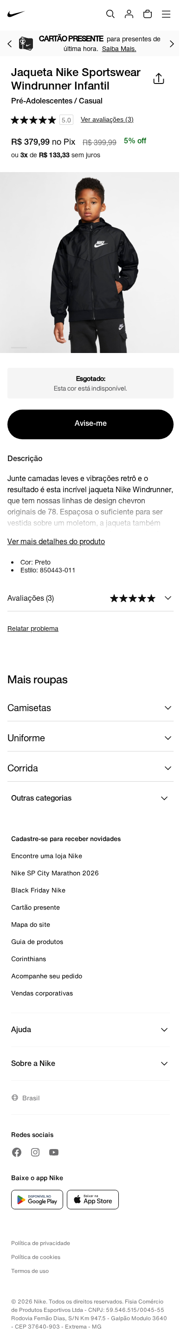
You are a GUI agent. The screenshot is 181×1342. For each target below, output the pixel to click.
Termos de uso (30, 1271)
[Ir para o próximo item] (171, 43)
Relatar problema (32, 628)
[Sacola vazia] (147, 14)
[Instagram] (35, 1152)
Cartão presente (35, 907)
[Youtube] (53, 1152)
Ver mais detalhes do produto (56, 541)
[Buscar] (110, 14)
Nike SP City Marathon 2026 (55, 873)
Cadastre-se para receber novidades (66, 838)
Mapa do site (30, 924)
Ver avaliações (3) (107, 119)
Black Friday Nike (38, 890)
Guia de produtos (37, 941)
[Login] (129, 13)
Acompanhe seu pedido (46, 976)
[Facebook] (16, 1152)
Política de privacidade (40, 1243)
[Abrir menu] (166, 13)
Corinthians (28, 958)
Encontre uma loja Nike (46, 855)
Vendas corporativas (42, 993)
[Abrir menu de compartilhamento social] (159, 78)
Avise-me (91, 424)
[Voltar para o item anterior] (9, 43)
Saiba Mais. (119, 48)
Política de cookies (35, 1257)
